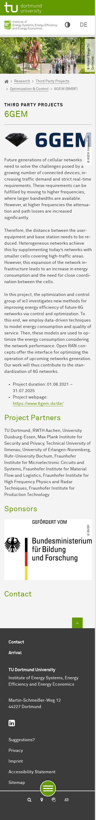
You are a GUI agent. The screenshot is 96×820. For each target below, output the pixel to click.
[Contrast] (67, 25)
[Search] (29, 800)
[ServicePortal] (53, 800)
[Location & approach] (41, 800)
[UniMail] (66, 800)
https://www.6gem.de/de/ (38, 403)
